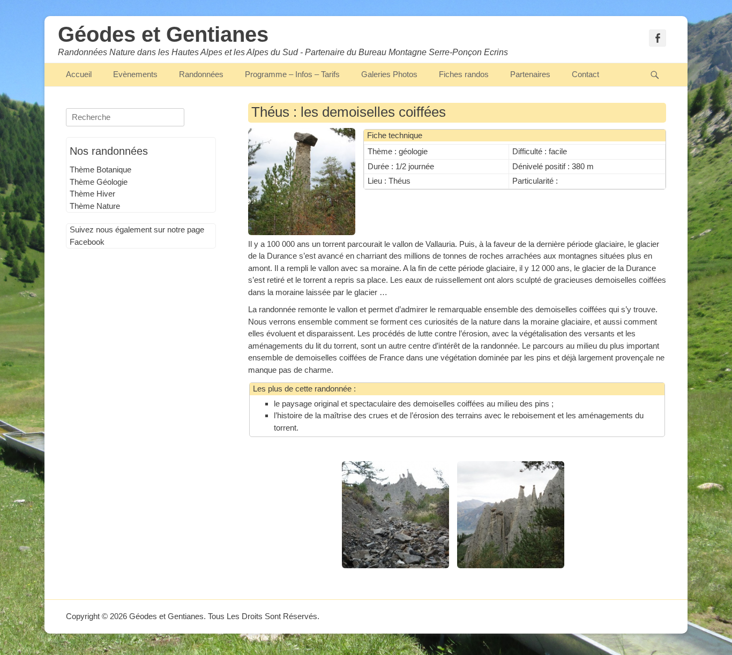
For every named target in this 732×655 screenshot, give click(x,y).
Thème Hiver (92, 193)
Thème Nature (95, 205)
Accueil (79, 74)
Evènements (135, 74)
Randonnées (201, 74)
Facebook (87, 241)
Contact (585, 74)
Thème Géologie (99, 181)
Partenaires (530, 74)
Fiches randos (464, 74)
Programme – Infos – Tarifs (292, 74)
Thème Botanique (100, 169)
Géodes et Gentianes (163, 34)
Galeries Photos (389, 74)
